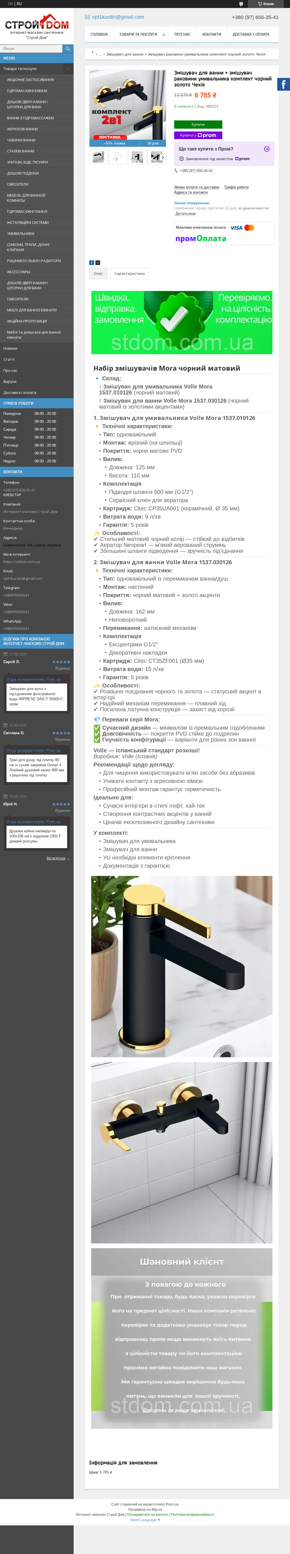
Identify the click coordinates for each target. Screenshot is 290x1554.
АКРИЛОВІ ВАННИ (22, 128)
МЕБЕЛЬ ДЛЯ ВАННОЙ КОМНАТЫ (26, 198)
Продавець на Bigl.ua (145, 1509)
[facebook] (91, 264)
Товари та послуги (20, 68)
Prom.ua (172, 1504)
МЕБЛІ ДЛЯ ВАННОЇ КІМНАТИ (32, 310)
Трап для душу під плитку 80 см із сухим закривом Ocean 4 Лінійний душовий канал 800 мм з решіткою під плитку (36, 767)
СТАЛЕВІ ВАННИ (20, 151)
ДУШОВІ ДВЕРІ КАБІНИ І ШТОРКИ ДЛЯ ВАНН (27, 104)
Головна (99, 34)
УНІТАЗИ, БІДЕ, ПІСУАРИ (27, 162)
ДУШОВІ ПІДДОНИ (23, 173)
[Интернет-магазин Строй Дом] (36, 21)
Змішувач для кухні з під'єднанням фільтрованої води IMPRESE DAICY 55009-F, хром (36, 696)
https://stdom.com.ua (21, 561)
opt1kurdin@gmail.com (22, 578)
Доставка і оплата (19, 392)
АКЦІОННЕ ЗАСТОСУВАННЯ (30, 79)
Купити (198, 124)
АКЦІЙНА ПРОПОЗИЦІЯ (27, 321)
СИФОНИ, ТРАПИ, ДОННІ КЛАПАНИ (28, 247)
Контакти (211, 34)
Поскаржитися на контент (148, 1515)
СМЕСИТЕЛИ (17, 184)
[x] (97, 264)
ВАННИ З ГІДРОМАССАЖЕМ (30, 117)
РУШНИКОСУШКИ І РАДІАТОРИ (34, 260)
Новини (10, 348)
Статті (9, 359)
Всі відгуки (56, 858)
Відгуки (9, 381)
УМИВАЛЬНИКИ (20, 233)
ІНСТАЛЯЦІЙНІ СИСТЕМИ (28, 222)
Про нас (10, 370)
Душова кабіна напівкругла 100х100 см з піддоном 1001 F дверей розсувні (35, 836)
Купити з (188, 135)
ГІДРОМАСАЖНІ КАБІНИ (27, 90)
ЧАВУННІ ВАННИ (21, 140)
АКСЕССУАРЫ (18, 271)
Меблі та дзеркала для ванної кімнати (34, 335)
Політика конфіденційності (192, 1515)
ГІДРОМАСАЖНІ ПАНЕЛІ (27, 211)
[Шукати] (68, 48)
